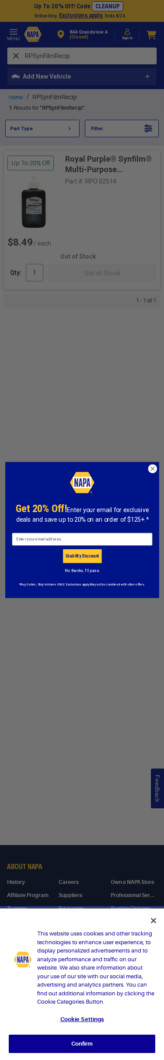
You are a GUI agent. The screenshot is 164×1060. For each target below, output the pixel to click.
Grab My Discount (82, 555)
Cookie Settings (82, 1019)
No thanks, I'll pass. (82, 570)
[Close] (153, 920)
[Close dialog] (152, 468)
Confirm (82, 1043)
